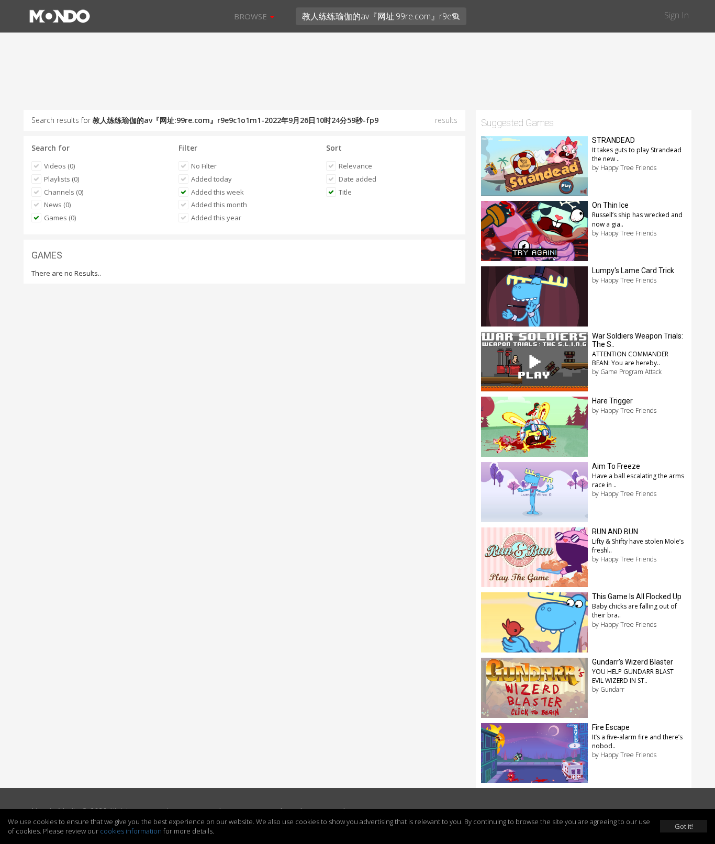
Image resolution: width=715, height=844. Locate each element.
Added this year (216, 217)
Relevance (355, 166)
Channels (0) (63, 192)
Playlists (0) (61, 179)
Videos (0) (59, 166)
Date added (357, 179)
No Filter (204, 166)
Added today (211, 179)
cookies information (131, 831)
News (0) (57, 204)
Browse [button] (251, 16)
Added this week (217, 192)
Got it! (684, 826)
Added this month (219, 204)
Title (345, 192)
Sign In (676, 15)
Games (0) (60, 217)
